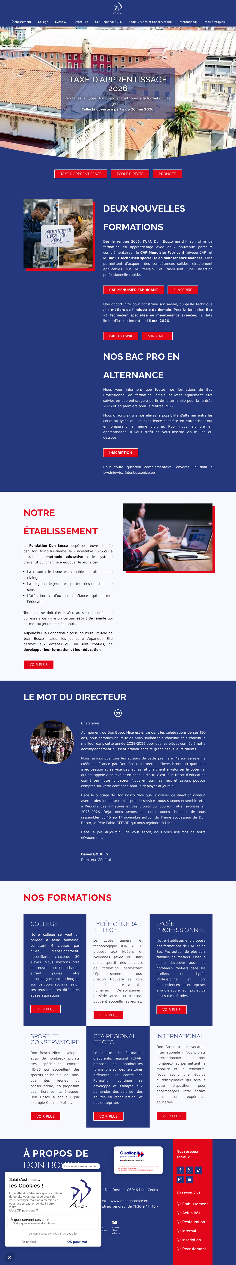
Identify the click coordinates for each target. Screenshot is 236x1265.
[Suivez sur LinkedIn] (189, 1179)
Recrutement (194, 1249)
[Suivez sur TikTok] (198, 1170)
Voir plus (39, 664)
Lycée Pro (81, 22)
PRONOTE (167, 174)
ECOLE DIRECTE (130, 174)
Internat (189, 1231)
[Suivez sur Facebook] (180, 1170)
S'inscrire (183, 290)
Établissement (21, 22)
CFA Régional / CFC (108, 22)
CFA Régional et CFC (114, 1039)
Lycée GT (61, 22)
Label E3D (114, 1231)
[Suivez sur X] (189, 1170)
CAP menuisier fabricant (133, 290)
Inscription (120, 452)
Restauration (193, 1222)
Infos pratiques (214, 22)
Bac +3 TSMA (120, 336)
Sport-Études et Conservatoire (150, 22)
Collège (43, 22)
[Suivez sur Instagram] (180, 1179)
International (188, 22)
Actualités (191, 1213)
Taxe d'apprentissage (80, 174)
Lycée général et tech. (117, 926)
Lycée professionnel (181, 926)
